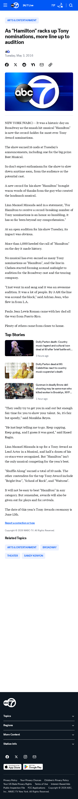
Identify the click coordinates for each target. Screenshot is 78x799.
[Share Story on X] (15, 65)
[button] (5, 5)
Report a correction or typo (20, 523)
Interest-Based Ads (60, 784)
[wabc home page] (9, 702)
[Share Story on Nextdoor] (33, 65)
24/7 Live (28, 5)
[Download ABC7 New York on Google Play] (33, 767)
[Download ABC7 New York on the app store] (12, 767)
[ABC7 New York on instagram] (25, 757)
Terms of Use (41, 784)
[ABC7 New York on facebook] (7, 757)
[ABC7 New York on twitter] (16, 757)
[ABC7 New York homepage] (15, 5)
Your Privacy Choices (30, 780)
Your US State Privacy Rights (17, 784)
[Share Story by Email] (41, 65)
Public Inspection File (14, 788)
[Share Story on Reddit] (24, 65)
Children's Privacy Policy (56, 780)
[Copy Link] (50, 65)
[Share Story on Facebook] (7, 65)
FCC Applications (36, 788)
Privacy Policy (10, 780)
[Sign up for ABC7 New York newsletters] (34, 757)
